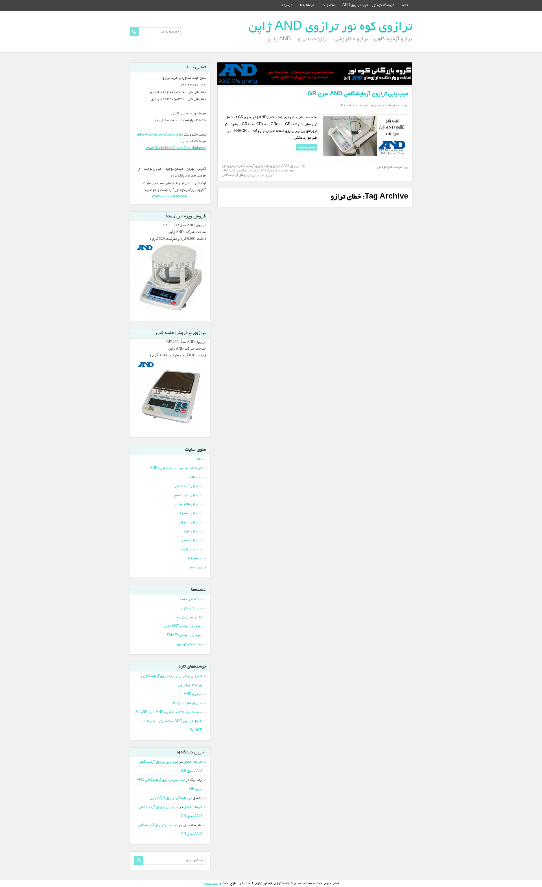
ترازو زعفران (189, 522)
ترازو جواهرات (187, 513)
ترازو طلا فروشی (186, 504)
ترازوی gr (273, 166)
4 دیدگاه (345, 105)
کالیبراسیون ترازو (189, 617)
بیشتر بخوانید (306, 147)
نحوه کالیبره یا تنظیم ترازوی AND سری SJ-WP (168, 712)
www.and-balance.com (170, 195)
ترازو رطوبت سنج (186, 495)
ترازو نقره (191, 531)
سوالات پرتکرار (191, 608)
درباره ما (286, 5)
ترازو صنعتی (189, 540)
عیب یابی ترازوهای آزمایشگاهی (243, 175)
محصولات (328, 5)
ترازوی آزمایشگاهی (251, 166)
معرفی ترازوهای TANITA (184, 635)
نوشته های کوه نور (389, 167)
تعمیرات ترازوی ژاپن (244, 171)
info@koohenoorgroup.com (159, 135)
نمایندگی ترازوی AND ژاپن (169, 798)
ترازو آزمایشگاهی (186, 486)
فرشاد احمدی (386, 105)
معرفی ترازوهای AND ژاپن (183, 626)
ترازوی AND (290, 166)
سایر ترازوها (189, 550)
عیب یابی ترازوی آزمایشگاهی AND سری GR (358, 94)
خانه (405, 5)
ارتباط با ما (307, 5)
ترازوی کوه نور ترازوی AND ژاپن (330, 27)
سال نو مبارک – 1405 (186, 703)
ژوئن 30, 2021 (365, 105)
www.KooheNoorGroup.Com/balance (176, 148)
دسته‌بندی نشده (191, 599)
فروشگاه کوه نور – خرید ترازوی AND (368, 5)
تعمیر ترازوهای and (274, 171)
